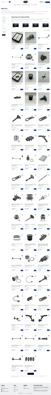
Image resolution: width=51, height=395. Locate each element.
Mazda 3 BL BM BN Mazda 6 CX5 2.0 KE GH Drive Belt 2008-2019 (43, 305)
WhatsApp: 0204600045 (5, 388)
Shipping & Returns (16, 389)
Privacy (15, 391)
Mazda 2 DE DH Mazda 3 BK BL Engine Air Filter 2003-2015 (43, 165)
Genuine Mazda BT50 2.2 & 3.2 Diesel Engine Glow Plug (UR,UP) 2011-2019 (43, 84)
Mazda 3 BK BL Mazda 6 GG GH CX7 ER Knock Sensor (17, 305)
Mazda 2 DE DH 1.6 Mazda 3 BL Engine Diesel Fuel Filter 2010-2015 (17, 145)
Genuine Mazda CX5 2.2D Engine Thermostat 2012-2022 (43, 64)
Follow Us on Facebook (5, 391)
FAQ (32, 4)
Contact (35, 4)
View (21, 89)
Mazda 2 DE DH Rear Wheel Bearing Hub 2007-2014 (29, 204)
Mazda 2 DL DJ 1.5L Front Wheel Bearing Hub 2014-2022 (17, 224)
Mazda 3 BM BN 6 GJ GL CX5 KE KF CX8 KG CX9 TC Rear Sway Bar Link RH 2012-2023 (17, 366)
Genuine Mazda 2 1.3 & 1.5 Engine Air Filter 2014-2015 (17, 44)
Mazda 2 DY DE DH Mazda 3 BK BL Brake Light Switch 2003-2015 (43, 265)
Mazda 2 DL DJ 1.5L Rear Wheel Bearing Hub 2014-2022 (43, 224)
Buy (21, 48)
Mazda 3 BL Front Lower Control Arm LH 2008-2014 (30, 325)
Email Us (3, 389)
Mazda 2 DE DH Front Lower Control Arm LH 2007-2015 (42, 145)
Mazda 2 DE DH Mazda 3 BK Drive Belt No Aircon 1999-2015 (17, 185)
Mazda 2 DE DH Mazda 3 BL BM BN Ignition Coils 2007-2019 (30, 185)
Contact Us (47, 2)
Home (15, 4)
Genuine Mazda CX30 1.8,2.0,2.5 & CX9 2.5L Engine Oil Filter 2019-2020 (30, 105)
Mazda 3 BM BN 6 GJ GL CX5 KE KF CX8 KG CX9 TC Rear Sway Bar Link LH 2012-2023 (44, 346)
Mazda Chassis (24, 27)
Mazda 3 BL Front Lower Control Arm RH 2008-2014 (43, 325)
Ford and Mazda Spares (25, 393)
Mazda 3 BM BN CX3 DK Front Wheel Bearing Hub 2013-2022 (30, 64)
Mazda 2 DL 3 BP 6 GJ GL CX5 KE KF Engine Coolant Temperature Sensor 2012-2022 (43, 205)
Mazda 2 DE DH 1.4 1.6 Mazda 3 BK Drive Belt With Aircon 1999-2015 (43, 125)
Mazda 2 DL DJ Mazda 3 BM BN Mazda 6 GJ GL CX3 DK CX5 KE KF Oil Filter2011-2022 (30, 245)
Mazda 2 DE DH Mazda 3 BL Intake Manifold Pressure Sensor (17, 204)
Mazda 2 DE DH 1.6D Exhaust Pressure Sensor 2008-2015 (29, 145)
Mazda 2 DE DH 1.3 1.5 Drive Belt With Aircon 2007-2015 (30, 125)
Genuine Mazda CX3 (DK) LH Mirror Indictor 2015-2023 (17, 105)
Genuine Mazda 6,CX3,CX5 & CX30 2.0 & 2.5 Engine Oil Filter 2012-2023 (30, 84)
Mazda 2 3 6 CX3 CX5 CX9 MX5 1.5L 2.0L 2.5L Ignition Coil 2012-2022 (17, 126)
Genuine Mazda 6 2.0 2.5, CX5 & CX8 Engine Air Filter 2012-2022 (17, 83)
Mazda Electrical (34, 27)
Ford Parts (19, 4)
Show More (30, 373)
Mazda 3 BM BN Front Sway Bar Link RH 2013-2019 (30, 345)
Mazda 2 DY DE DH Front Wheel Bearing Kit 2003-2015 (30, 265)
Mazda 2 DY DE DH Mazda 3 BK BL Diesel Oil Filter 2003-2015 (17, 286)
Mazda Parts (24, 4)
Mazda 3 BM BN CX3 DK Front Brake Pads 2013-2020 (30, 366)
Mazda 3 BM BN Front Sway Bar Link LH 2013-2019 (17, 345)
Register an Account (26, 388)
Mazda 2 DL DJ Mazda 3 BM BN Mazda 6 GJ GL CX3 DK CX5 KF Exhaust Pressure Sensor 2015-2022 (43, 245)
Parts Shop (5, 10)
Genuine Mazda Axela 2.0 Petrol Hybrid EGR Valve (30, 44)
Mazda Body (14, 27)
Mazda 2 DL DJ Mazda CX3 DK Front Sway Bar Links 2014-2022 (17, 265)
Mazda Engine (44, 27)
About (29, 4)
